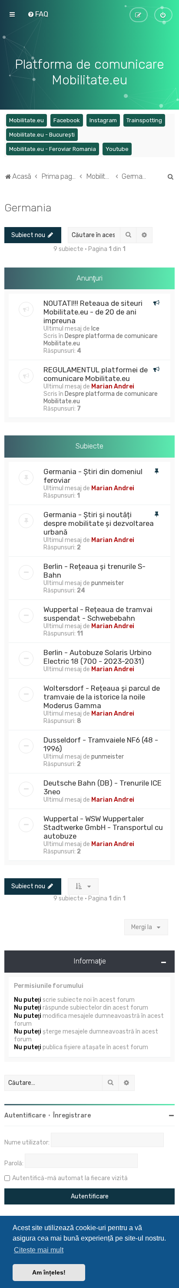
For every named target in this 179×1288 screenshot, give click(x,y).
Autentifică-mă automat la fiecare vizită (70, 1178)
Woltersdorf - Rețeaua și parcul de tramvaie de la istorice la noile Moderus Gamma (101, 697)
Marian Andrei (112, 386)
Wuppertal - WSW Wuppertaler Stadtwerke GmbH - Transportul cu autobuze (103, 827)
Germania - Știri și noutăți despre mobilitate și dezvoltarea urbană (98, 523)
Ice (95, 328)
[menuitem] (37, 13)
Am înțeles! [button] (49, 1272)
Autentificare (25, 1115)
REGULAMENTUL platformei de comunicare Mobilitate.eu (95, 374)
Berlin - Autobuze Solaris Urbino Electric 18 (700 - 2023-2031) (97, 657)
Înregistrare (72, 1115)
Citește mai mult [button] (38, 1250)
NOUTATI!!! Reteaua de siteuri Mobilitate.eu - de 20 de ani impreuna (93, 312)
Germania (27, 207)
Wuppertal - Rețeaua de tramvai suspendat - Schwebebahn (97, 613)
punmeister (107, 583)
